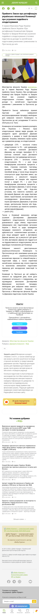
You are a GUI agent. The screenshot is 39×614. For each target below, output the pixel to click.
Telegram (19, 324)
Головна (12, 612)
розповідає (32, 87)
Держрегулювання (16, 344)
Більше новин (19, 519)
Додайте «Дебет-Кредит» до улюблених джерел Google (20, 55)
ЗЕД (27, 344)
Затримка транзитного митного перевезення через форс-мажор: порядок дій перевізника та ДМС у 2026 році (18, 447)
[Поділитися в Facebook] (3, 8)
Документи (27, 612)
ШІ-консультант (21, 606)
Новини (4, 612)
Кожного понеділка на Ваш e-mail (14, 597)
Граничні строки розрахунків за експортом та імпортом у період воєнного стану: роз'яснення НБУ (19, 502)
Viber (19, 328)
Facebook (19, 332)
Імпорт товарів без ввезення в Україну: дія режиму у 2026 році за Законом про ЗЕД (18, 484)
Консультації (19, 612)
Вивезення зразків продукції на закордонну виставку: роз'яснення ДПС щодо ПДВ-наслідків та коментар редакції (18, 428)
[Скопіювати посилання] (8, 8)
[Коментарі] (13, 8)
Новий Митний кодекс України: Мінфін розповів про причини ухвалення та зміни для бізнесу (19, 467)
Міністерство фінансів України (21, 341)
